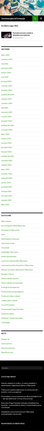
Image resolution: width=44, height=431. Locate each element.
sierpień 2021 (6, 200)
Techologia (5, 322)
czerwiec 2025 (6, 86)
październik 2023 (7, 125)
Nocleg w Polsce (7, 274)
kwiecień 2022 (6, 178)
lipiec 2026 (5, 55)
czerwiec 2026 (6, 59)
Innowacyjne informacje (13, 18)
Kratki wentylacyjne (8, 256)
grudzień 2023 (6, 121)
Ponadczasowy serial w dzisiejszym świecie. (23, 34)
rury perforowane (8, 305)
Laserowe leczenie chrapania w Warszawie (17, 265)
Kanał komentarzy (8, 348)
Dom (3, 234)
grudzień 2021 (6, 187)
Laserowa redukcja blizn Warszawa (14, 261)
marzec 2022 (6, 182)
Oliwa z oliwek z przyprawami (12, 283)
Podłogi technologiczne (10, 287)
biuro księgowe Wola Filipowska (13, 226)
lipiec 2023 (5, 134)
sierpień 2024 (6, 99)
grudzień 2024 (6, 90)
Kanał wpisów (6, 344)
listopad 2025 (6, 81)
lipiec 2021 (5, 204)
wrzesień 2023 (6, 130)
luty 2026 (4, 77)
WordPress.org (7, 352)
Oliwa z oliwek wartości (10, 278)
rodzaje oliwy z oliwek (9, 300)
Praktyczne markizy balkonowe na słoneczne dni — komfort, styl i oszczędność (20, 391)
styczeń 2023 (6, 143)
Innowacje (5, 248)
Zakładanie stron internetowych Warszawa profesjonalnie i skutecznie (17, 413)
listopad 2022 (6, 152)
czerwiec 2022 (6, 174)
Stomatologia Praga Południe (12, 309)
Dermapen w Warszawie (10, 230)
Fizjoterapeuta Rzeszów (10, 239)
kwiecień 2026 (6, 68)
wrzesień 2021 (6, 196)
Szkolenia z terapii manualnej (12, 318)
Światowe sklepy (7, 314)
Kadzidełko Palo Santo (9, 252)
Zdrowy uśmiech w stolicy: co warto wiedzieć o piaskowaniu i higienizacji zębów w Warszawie (19, 384)
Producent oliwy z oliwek (10, 296)
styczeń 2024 (6, 116)
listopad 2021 (6, 191)
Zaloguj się (5, 339)
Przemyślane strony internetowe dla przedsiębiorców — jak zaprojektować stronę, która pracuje (21, 397)
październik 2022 (7, 156)
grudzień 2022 (6, 147)
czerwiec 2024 (6, 103)
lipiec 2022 (5, 169)
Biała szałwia (6, 221)
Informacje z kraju (8, 243)
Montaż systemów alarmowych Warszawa (17, 270)
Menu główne (41, 18)
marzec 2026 (6, 72)
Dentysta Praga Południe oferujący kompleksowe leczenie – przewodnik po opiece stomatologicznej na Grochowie (21, 405)
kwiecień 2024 (6, 112)
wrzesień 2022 (6, 160)
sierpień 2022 (6, 165)
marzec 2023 (6, 138)
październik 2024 (7, 94)
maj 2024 (4, 108)
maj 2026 (4, 64)
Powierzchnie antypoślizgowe (12, 292)
